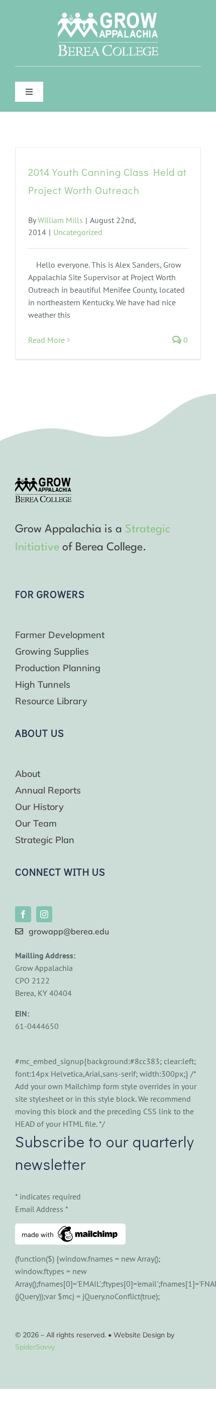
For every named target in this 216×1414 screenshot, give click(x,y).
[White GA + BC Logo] (108, 17)
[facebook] (23, 914)
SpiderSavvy (35, 1346)
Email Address (41, 1209)
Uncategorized (77, 232)
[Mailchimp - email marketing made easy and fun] (70, 1230)
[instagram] (44, 914)
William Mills (60, 220)
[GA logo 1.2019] (43, 482)
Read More (46, 340)
